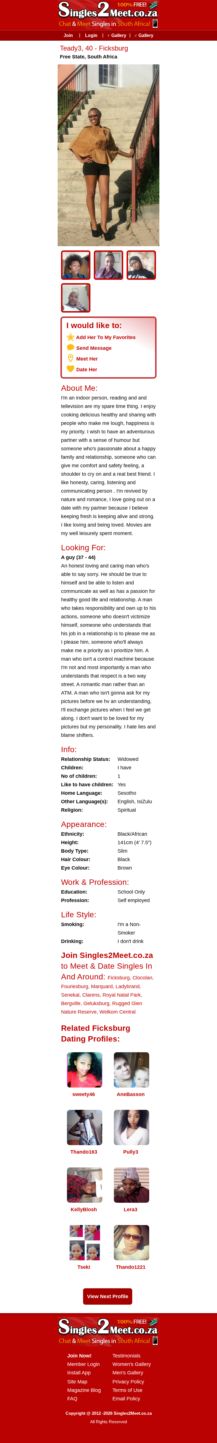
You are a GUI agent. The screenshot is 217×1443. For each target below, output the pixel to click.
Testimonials (126, 1356)
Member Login (83, 1364)
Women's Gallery (131, 1364)
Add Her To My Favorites (106, 337)
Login (91, 35)
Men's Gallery (127, 1373)
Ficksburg (119, 978)
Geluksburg (96, 1003)
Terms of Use (127, 1390)
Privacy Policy (128, 1382)
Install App (79, 1373)
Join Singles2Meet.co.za (107, 955)
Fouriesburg (74, 986)
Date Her (86, 369)
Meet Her (87, 359)
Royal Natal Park (122, 995)
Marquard (102, 986)
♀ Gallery (116, 35)
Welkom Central (117, 1012)
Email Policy (126, 1398)
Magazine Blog (84, 1390)
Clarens (91, 995)
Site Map (77, 1382)
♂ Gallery (143, 35)
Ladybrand (128, 986)
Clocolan (142, 978)
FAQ (72, 1398)
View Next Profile (107, 1296)
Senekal (70, 995)
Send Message (94, 348)
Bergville (71, 1003)
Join (68, 35)
